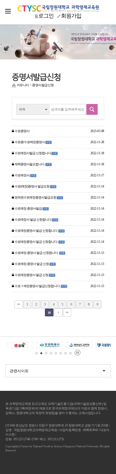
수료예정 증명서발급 (30, 208)
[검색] (92, 109)
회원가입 (71, 16)
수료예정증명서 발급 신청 (34, 275)
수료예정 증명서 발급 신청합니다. (39, 253)
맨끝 (67, 312)
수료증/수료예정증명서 (32, 142)
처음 (19, 304)
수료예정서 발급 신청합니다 (35, 219)
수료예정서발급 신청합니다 (35, 153)
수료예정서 (24, 175)
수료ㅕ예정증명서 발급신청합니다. (40, 286)
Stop (77, 352)
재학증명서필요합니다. (32, 164)
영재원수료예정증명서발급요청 (38, 197)
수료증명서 (21, 131)
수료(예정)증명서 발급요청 (34, 186)
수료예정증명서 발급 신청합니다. (39, 231)
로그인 (46, 16)
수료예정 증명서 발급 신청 (34, 264)
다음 (58, 312)
